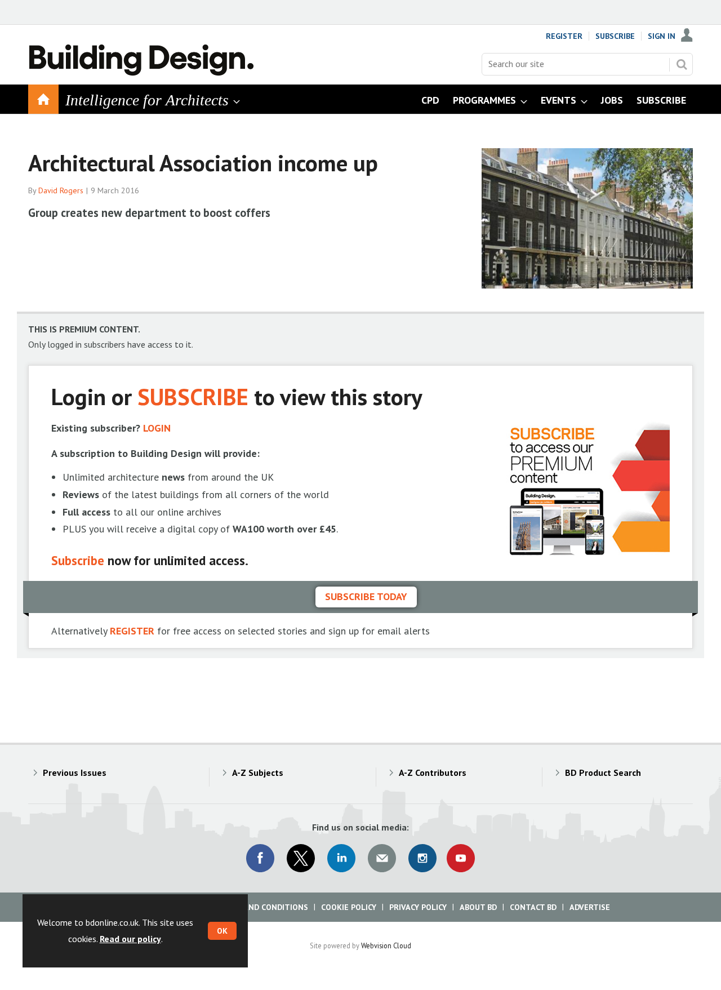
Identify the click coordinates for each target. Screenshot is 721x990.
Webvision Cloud (386, 945)
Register (564, 36)
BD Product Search (603, 772)
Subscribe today (366, 596)
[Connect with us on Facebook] (260, 858)
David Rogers (60, 190)
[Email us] (382, 858)
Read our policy (130, 938)
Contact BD (533, 907)
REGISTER (132, 630)
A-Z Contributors (432, 772)
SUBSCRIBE (192, 396)
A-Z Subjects (257, 772)
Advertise (589, 907)
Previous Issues (74, 772)
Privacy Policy (418, 907)
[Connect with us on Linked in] (341, 858)
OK (222, 931)
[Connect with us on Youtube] (460, 858)
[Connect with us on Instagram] (422, 858)
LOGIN (157, 427)
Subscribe (615, 36)
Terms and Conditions (261, 907)
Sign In (661, 36)
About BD (478, 907)
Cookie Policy (348, 907)
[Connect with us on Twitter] (300, 858)
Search (682, 64)
